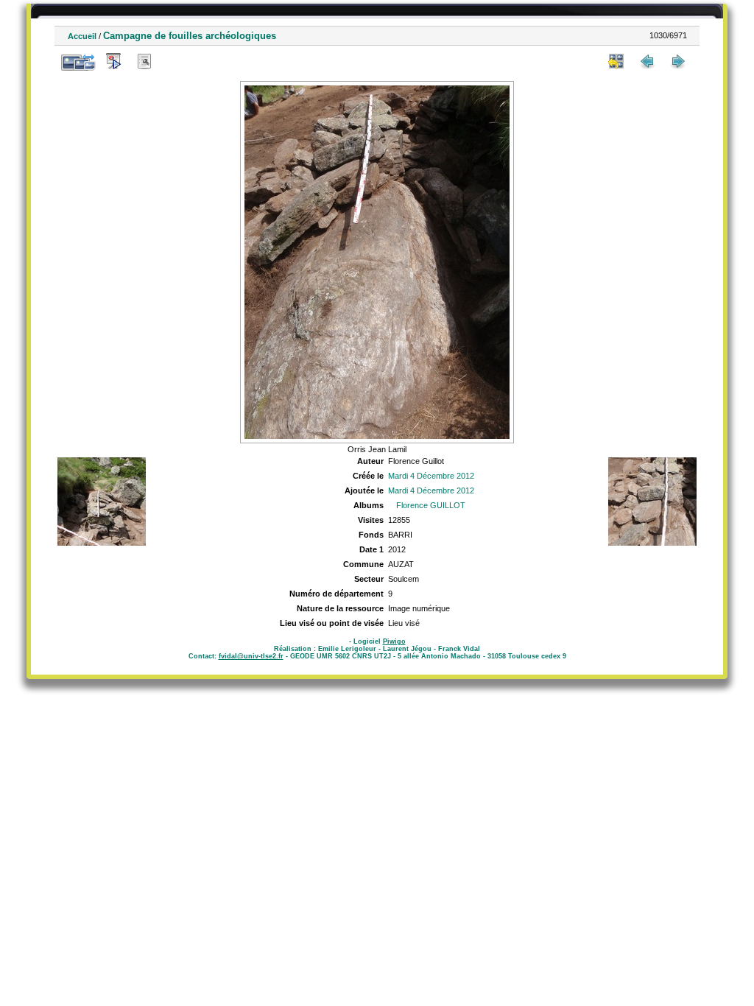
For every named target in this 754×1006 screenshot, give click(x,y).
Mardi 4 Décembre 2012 (431, 475)
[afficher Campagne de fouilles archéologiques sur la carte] (175, 61)
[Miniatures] (616, 61)
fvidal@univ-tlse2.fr (251, 656)
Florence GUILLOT (430, 505)
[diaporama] (113, 61)
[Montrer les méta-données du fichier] (144, 61)
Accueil (82, 36)
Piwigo (394, 641)
